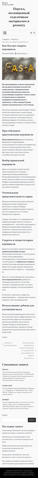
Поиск (4, 415)
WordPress (30, 475)
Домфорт (5, 399)
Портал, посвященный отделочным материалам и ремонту (19, 16)
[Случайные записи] (31, 32)
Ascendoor (12, 475)
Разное (4, 337)
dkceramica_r (22, 53)
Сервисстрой (7, 385)
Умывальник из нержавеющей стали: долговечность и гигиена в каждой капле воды (17, 439)
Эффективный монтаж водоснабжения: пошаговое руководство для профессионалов (17, 448)
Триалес (5, 369)
